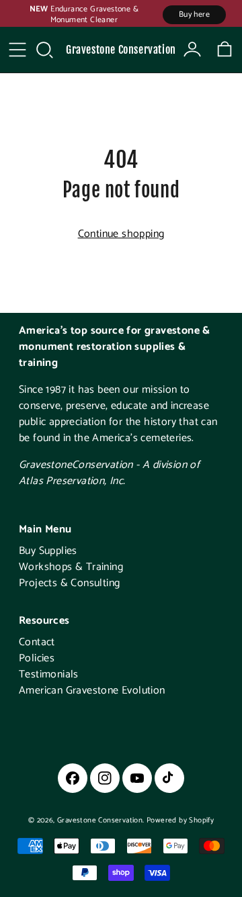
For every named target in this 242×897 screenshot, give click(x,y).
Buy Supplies (48, 551)
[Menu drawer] (17, 49)
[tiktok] (169, 778)
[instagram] (105, 778)
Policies (36, 658)
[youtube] (137, 778)
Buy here (194, 14)
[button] (44, 49)
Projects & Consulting (69, 583)
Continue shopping (121, 234)
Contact (37, 642)
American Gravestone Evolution (92, 690)
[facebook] (72, 778)
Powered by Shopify (180, 820)
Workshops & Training (71, 567)
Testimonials (49, 674)
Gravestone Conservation (121, 49)
